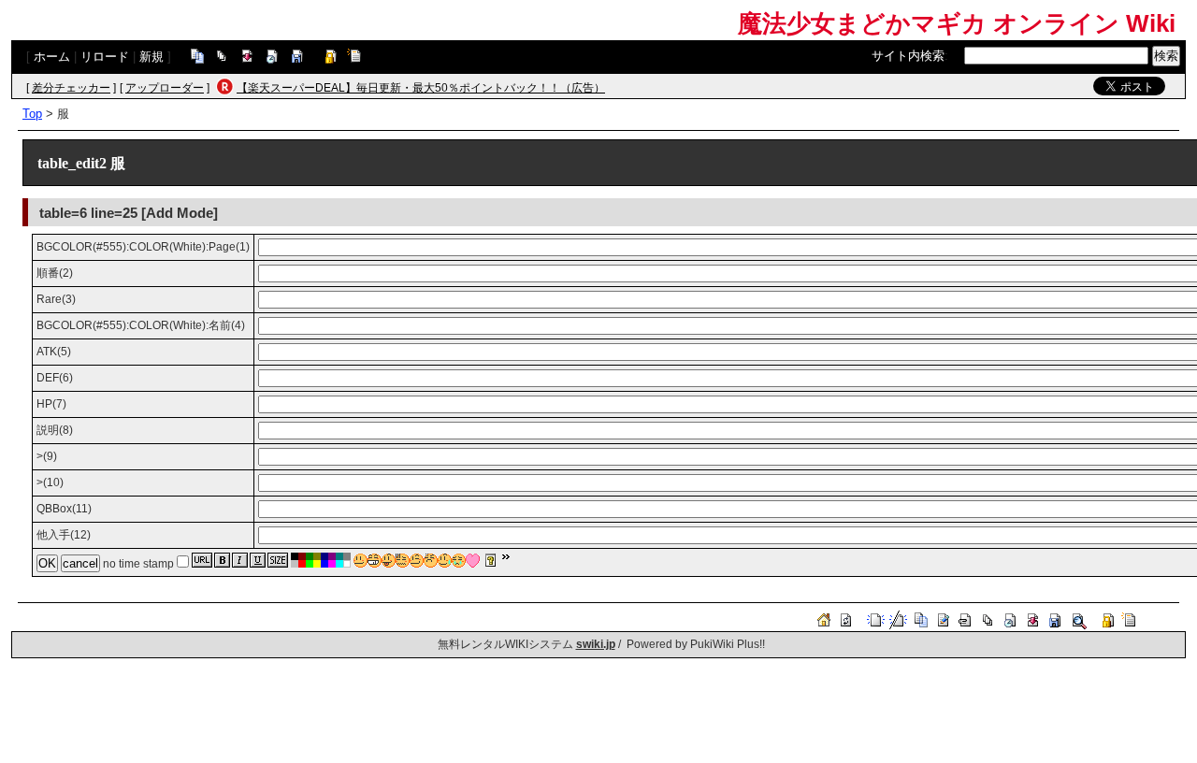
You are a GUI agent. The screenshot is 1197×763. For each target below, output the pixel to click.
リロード (104, 57)
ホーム (52, 57)
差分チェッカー (71, 87)
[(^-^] (375, 561)
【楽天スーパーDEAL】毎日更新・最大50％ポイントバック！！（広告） (421, 87)
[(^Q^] (389, 561)
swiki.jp (595, 644)
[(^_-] (417, 561)
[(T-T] (459, 561)
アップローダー (164, 87)
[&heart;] (473, 561)
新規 (151, 57)
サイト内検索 (908, 56)
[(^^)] (360, 561)
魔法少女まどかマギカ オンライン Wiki (956, 23)
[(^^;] (445, 561)
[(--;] (431, 561)
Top (32, 114)
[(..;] (403, 561)
